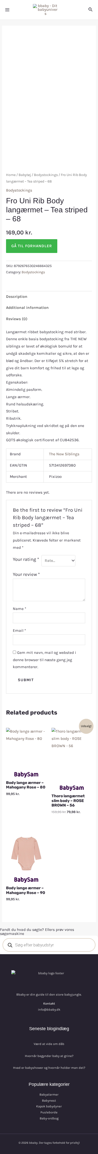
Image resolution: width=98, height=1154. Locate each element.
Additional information (27, 307)
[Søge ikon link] (90, 10)
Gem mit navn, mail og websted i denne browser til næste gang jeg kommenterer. (44, 659)
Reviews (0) (16, 319)
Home (11, 175)
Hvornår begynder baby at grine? (49, 1056)
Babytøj (25, 175)
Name (19, 608)
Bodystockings (46, 175)
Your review (26, 574)
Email (19, 630)
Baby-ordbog (49, 1118)
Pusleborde (49, 1112)
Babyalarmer (49, 1094)
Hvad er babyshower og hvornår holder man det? (49, 1068)
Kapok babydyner (49, 1106)
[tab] (49, 296)
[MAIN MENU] (7, 10)
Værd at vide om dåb (49, 1044)
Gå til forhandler (31, 246)
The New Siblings (64, 454)
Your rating (26, 559)
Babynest (49, 1100)
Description (16, 296)
